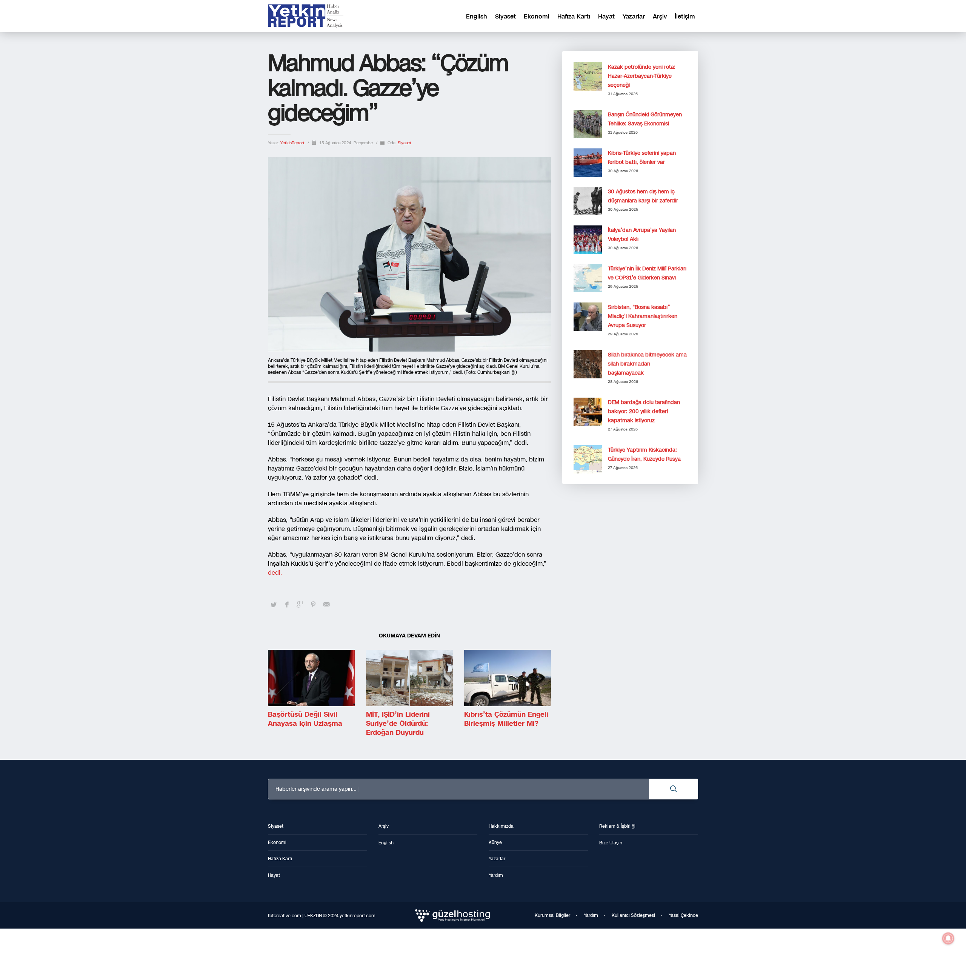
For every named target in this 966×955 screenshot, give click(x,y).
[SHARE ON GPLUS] (300, 604)
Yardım (591, 915)
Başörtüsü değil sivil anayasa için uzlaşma (305, 719)
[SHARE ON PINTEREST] (313, 604)
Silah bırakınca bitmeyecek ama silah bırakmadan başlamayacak (647, 363)
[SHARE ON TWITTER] (273, 605)
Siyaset (404, 143)
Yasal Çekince (683, 915)
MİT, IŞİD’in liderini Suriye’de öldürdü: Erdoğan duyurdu (398, 723)
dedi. (276, 572)
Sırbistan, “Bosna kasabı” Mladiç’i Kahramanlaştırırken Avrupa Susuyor (642, 316)
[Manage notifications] (948, 938)
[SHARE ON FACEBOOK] (286, 604)
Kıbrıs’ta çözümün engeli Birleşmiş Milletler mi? (506, 719)
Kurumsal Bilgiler (552, 915)
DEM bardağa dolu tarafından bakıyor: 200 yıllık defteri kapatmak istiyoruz (644, 411)
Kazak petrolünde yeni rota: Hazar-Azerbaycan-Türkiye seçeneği (641, 76)
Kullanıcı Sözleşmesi (633, 915)
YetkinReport (293, 143)
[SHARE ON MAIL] (326, 604)
